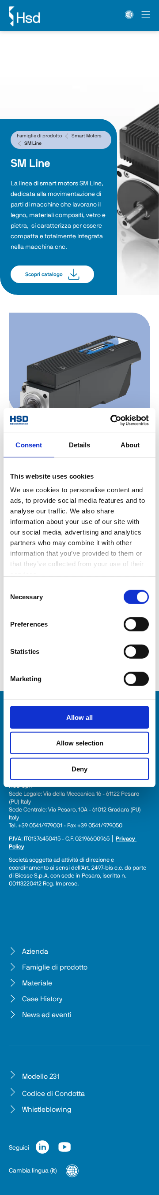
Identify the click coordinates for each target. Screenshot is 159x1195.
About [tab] (130, 444)
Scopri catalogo (44, 274)
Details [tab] (80, 444)
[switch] (136, 624)
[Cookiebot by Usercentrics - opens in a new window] (112, 420)
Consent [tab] (28, 444)
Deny (79, 768)
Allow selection (79, 743)
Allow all (79, 717)
